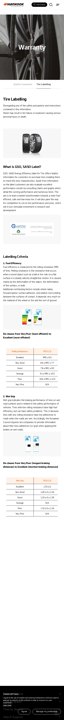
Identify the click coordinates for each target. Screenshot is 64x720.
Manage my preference (46, 711)
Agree (24, 711)
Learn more (7, 705)
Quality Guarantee (22, 84)
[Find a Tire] (51, 5)
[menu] (58, 5)
